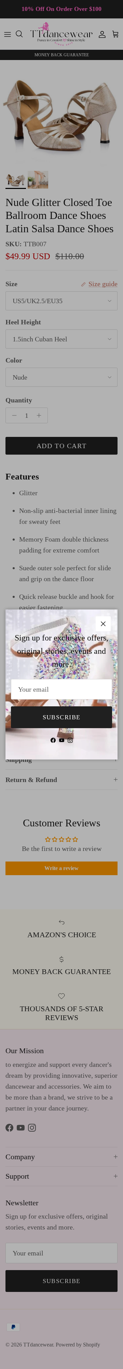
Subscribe (62, 717)
